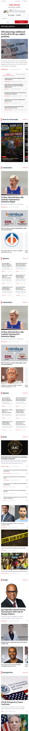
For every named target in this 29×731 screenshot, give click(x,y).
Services (18, 1)
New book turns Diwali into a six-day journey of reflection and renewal (15, 93)
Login (7, 21)
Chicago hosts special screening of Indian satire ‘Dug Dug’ (15, 79)
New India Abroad (8, 26)
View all (25, 119)
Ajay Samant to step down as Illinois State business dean (15, 100)
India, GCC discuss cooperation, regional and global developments (15, 484)
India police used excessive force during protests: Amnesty (15, 491)
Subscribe (21, 21)
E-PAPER (12, 15)
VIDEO (19, 15)
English (25, 1)
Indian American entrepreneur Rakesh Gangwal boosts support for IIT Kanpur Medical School (14, 86)
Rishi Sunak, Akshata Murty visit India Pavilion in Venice (15, 477)
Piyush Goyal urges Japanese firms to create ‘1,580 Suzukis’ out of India (15, 498)
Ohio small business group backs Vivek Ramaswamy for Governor (14, 107)
